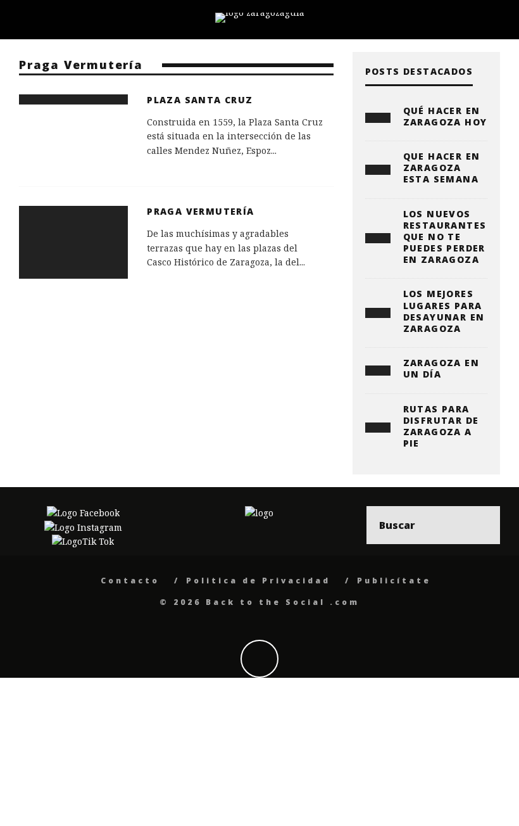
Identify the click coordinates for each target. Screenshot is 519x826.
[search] (481, 525)
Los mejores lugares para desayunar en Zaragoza (444, 311)
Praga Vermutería (200, 211)
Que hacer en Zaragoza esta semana (441, 167)
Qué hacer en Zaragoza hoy (445, 116)
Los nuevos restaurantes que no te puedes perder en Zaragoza (445, 237)
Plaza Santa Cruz (200, 100)
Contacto (130, 580)
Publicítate (394, 580)
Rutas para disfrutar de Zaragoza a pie (441, 426)
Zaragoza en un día (441, 368)
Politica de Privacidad (258, 580)
